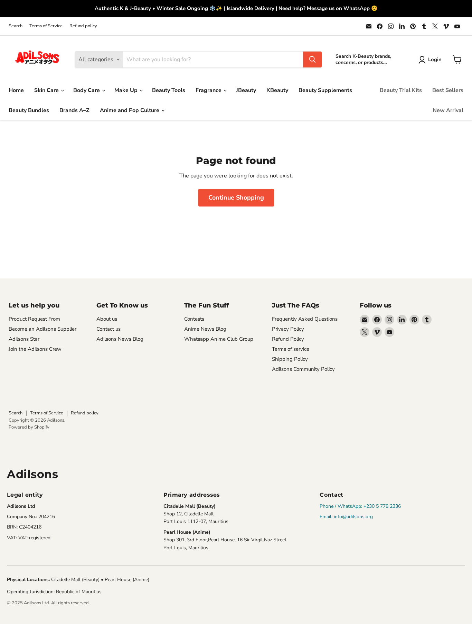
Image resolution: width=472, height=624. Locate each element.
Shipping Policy (290, 359)
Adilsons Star (24, 339)
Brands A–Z (74, 110)
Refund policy (83, 26)
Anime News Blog (205, 328)
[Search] (312, 59)
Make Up (126, 90)
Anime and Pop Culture (130, 110)
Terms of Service (46, 26)
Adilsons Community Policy (303, 369)
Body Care (87, 90)
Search (15, 26)
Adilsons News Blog (119, 339)
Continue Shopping (236, 197)
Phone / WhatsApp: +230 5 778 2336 (360, 506)
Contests (194, 318)
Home (16, 90)
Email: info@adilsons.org (346, 516)
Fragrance (209, 90)
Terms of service (290, 349)
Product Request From (34, 318)
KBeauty (277, 90)
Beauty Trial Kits (401, 90)
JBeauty (246, 90)
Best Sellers (447, 90)
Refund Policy (288, 339)
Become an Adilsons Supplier (42, 328)
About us (106, 318)
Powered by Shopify (29, 427)
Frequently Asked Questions (305, 318)
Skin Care (47, 90)
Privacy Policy (288, 328)
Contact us (108, 328)
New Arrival (448, 110)
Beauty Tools (168, 90)
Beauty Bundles (29, 110)
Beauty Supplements (325, 90)
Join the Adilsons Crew (35, 349)
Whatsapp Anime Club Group (218, 339)
